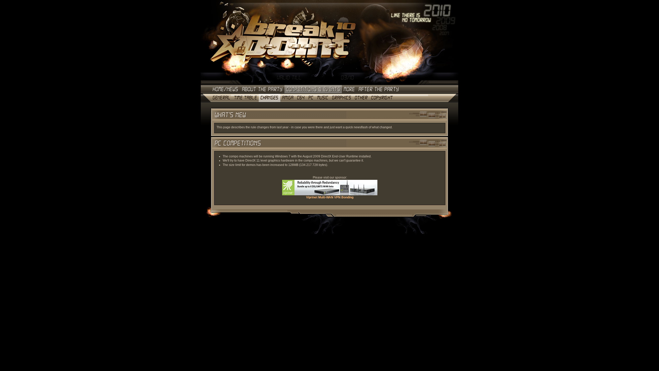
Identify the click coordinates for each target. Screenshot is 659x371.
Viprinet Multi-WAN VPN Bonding (329, 197)
